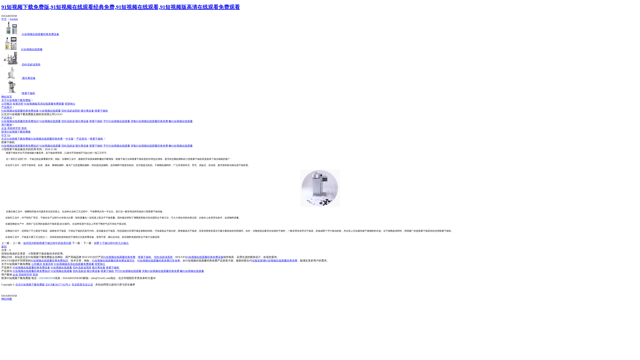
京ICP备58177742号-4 (57, 284)
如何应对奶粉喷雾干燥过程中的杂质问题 (47, 243)
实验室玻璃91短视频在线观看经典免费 (274, 260)
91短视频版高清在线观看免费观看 (44, 103)
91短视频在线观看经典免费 (119, 257)
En (8, 135)
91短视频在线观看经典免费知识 (20, 121)
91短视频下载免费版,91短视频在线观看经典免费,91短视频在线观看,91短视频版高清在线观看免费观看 (120, 7)
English (14, 19)
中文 (4, 19)
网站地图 (6, 299)
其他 (24, 128)
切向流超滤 (68, 121)
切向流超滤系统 (70, 110)
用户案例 (6, 124)
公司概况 (6, 103)
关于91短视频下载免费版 (16, 100)
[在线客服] (5, 290)
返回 (4, 246)
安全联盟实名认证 (82, 284)
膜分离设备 (87, 110)
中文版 (70, 138)
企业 (4, 128)
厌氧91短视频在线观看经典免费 (149, 121)
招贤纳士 (70, 103)
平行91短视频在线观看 (116, 121)
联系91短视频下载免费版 (16, 131)
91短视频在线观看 (50, 110)
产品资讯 (6, 117)
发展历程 (18, 103)
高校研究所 (14, 128)
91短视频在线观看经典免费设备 (20, 110)
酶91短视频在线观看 (181, 121)
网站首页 (6, 96)
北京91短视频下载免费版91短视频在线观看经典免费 (32, 138)
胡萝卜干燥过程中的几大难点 (111, 243)
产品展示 (6, 107)
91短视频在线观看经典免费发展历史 (113, 260)
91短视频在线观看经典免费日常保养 (158, 260)
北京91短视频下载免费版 (30, 284)
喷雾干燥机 (101, 110)
